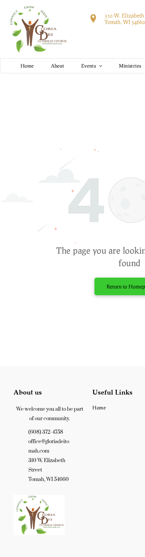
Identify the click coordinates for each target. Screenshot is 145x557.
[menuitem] (27, 65)
